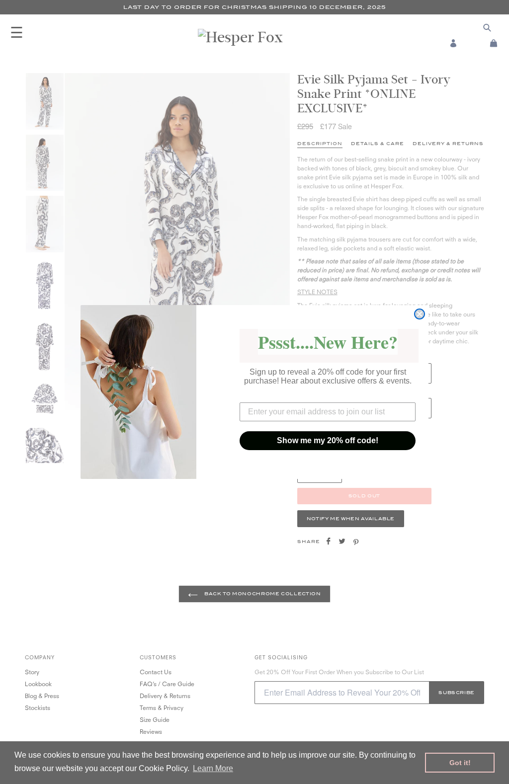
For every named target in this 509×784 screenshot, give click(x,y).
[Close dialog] (419, 314)
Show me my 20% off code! (327, 440)
